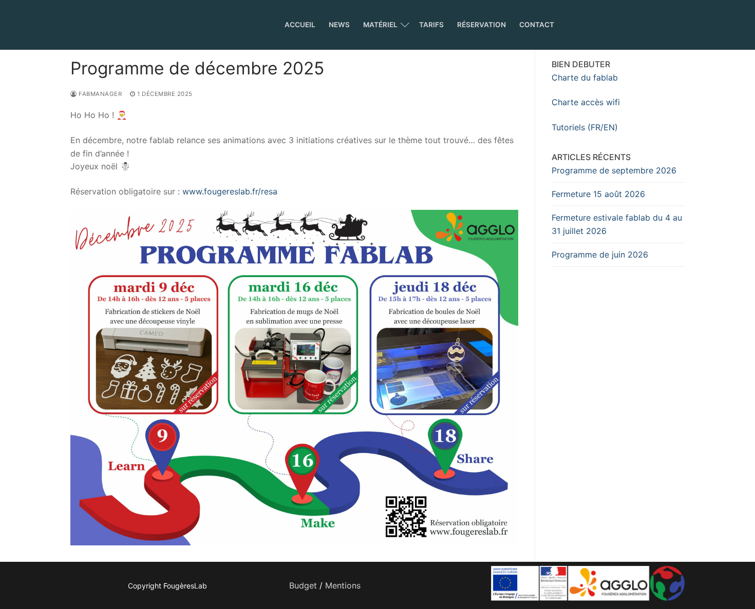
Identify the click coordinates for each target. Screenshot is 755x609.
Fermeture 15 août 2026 (598, 194)
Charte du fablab (585, 77)
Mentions (343, 585)
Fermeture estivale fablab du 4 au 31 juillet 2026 (617, 224)
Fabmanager (99, 93)
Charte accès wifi (586, 102)
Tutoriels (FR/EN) (585, 127)
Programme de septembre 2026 (614, 170)
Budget (303, 585)
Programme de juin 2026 (600, 254)
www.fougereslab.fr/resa (229, 191)
